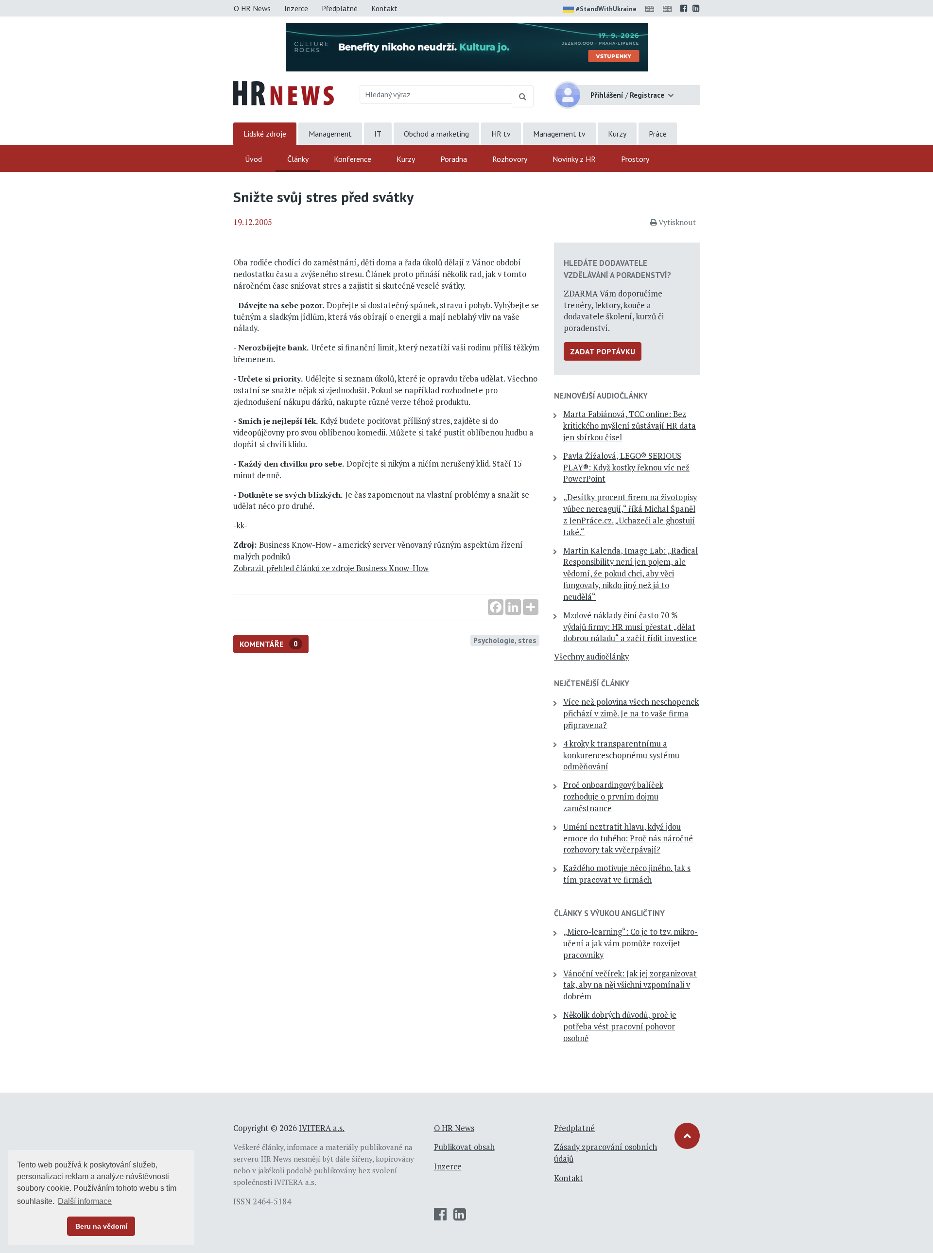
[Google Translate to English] (669, 8)
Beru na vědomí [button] (101, 1226)
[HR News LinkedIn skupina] (696, 8)
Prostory (635, 159)
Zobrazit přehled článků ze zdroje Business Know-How (331, 568)
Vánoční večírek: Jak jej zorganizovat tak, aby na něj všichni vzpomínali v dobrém (630, 985)
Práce (658, 134)
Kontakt (384, 8)
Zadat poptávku (602, 351)
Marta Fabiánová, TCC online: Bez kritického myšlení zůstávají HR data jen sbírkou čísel (629, 426)
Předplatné (340, 8)
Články (298, 159)
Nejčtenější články (591, 683)
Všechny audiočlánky (591, 656)
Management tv (559, 134)
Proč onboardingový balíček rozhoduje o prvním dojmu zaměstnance (613, 797)
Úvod (253, 159)
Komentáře (269, 644)
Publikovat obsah (464, 1147)
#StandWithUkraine (606, 8)
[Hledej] (523, 96)
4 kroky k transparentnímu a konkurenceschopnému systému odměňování (621, 755)
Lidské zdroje (264, 134)
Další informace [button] (85, 1201)
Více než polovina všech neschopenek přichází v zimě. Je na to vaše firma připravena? (631, 713)
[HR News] (283, 92)
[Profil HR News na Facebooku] (684, 8)
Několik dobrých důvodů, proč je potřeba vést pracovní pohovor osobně (619, 1026)
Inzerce (296, 8)
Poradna (453, 159)
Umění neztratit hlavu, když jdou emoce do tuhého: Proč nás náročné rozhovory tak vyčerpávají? (628, 838)
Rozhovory (509, 159)
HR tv (501, 134)
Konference (352, 159)
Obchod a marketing (436, 134)
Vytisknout (677, 222)
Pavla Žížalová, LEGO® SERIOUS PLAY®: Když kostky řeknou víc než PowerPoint (626, 468)
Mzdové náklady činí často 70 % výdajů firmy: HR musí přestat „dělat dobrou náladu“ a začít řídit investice (630, 627)
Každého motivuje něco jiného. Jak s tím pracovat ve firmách (627, 874)
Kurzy (617, 134)
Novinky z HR (574, 159)
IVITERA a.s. (322, 1128)
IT (377, 134)
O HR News (252, 8)
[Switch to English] (651, 8)
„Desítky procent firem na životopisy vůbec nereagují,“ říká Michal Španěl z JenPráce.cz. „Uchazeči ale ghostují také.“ (630, 514)
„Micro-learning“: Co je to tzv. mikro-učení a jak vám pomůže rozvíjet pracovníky (630, 943)
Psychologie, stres (504, 640)
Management (330, 134)
